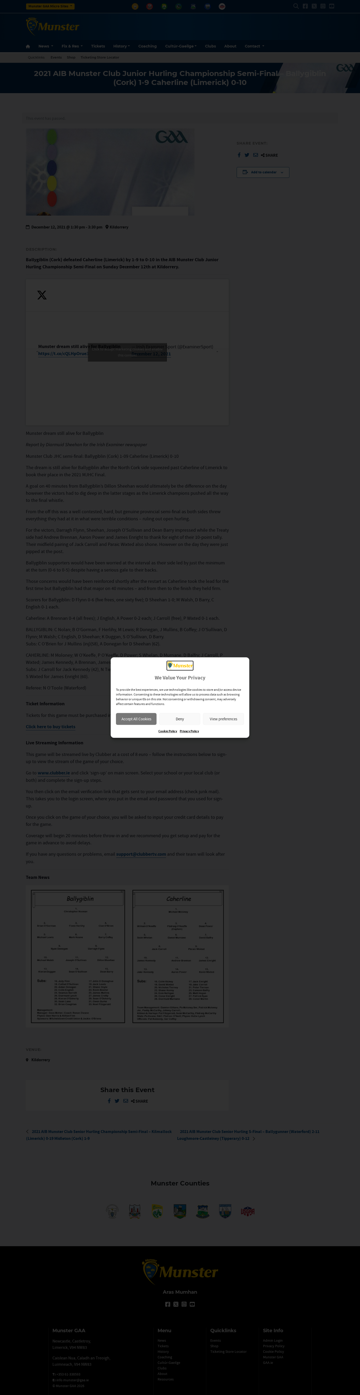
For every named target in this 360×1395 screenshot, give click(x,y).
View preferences (223, 718)
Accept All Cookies (136, 718)
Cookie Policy (167, 731)
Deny (180, 718)
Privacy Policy (189, 731)
